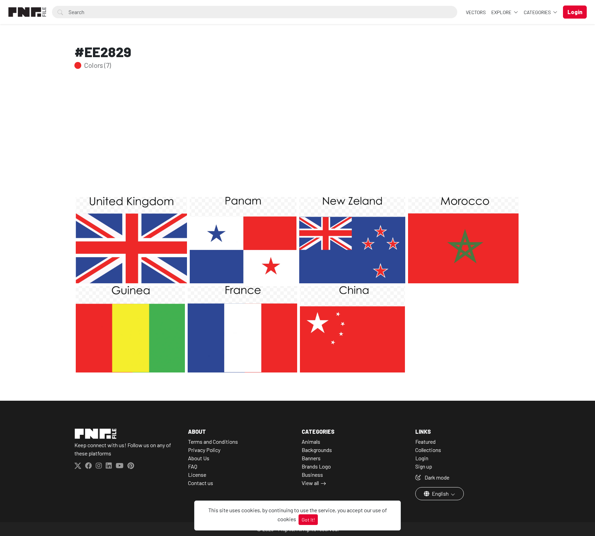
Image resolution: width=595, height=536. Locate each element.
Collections (428, 449)
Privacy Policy (204, 449)
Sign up (423, 466)
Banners (311, 458)
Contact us (200, 483)
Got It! (308, 520)
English (440, 493)
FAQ (192, 466)
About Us (198, 458)
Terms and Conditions (213, 441)
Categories (538, 12)
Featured (425, 441)
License (197, 474)
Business (312, 474)
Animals (311, 441)
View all (310, 483)
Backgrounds (317, 449)
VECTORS (476, 12)
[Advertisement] (297, 144)
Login (421, 458)
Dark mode (436, 477)
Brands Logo (316, 466)
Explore (501, 12)
